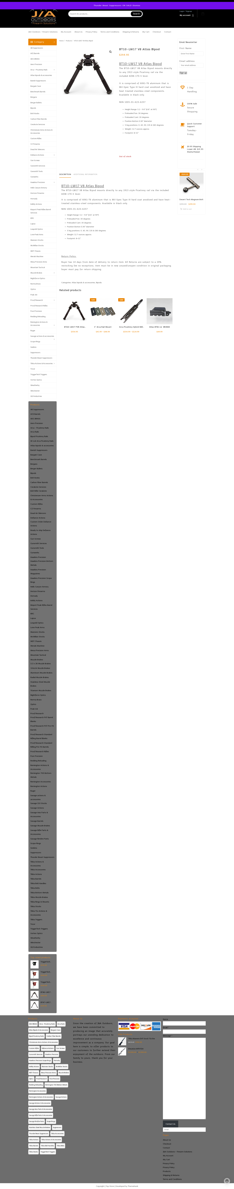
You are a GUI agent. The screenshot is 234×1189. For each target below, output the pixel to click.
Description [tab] (65, 174)
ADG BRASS (35, 59)
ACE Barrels (35, 53)
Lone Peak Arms (36, 235)
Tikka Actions (36, 874)
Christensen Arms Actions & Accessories (41, 131)
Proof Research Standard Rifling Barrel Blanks (41, 736)
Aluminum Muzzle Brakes (41, 673)
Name (165, 1019)
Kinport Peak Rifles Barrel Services (40, 211)
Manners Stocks (36, 240)
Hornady (33, 199)
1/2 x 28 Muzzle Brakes (40, 663)
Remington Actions (38, 786)
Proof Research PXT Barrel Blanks (41, 719)
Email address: (187, 61)
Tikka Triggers (36, 919)
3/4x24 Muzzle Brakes (40, 668)
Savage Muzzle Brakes (40, 826)
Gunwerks (34, 177)
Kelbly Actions (36, 204)
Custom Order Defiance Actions (40, 524)
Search (136, 13)
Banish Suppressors (38, 81)
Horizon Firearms (37, 193)
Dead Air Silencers (37, 149)
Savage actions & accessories (42, 336)
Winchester (35, 391)
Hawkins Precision (37, 182)
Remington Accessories (40, 782)
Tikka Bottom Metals (39, 892)
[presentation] (197, 169)
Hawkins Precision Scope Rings (41, 580)
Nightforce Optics (37, 278)
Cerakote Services (37, 124)
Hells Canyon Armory (38, 188)
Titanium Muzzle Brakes (40, 690)
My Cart (166, 1159)
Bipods (33, 108)
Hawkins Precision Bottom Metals (41, 563)
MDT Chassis (35, 251)
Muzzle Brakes (36, 273)
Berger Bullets (36, 103)
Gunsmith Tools (36, 171)
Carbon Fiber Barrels (38, 119)
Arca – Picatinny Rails (38, 70)
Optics (33, 289)
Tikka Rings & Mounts (39, 902)
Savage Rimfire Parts (39, 839)
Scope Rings (35, 342)
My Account (168, 1155)
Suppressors (35, 353)
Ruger (32, 331)
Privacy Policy (168, 1163)
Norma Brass (35, 284)
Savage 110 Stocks (38, 803)
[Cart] (202, 13)
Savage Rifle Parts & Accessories (39, 832)
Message (167, 1036)
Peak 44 (33, 295)
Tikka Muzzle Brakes (39, 897)
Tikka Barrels (35, 879)
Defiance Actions (37, 155)
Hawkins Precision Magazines (38, 572)
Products (167, 1171)
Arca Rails (34, 432)
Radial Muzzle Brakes (39, 677)
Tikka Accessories (38, 869)
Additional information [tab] (85, 174)
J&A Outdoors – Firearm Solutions (177, 1152)
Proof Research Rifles (39, 306)
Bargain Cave (35, 86)
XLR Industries (36, 396)
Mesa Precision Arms (38, 262)
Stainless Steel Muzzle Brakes (40, 684)
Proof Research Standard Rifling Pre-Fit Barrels (41, 745)
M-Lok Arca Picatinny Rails (41, 441)
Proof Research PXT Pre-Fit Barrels (42, 728)
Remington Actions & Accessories (38, 323)
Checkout (167, 1144)
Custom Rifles (35, 138)
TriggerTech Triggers (38, 374)
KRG (32, 218)
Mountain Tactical (37, 267)
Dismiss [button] (136, 5)
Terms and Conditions (172, 1179)
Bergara (33, 97)
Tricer (32, 369)
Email (166, 1027)
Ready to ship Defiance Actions (40, 532)
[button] (110, 51)
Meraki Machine (36, 256)
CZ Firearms (35, 144)
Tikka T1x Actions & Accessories (38, 913)
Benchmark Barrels (37, 92)
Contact (166, 1148)
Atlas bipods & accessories (41, 75)
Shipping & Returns (171, 1175)
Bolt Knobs (34, 113)
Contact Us (170, 1124)
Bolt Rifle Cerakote (38, 491)
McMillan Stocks (37, 245)
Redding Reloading (38, 317)
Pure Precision (36, 311)
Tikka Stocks (35, 906)
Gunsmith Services (37, 166)
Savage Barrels (36, 821)
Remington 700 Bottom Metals (40, 775)
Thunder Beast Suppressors (41, 358)
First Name (185, 48)
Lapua (32, 224)
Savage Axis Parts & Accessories (39, 814)
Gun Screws (35, 160)
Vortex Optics (36, 380)
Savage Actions (37, 808)
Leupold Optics (36, 229)
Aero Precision (36, 64)
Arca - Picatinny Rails (39, 428)
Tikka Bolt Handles (38, 883)
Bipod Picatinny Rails (39, 436)
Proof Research (36, 300)
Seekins (33, 347)
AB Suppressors (36, 48)
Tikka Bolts (35, 888)
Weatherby (35, 385)
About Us (167, 1140)
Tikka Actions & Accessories (41, 363)
